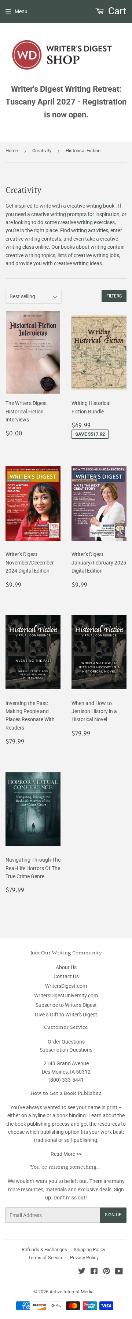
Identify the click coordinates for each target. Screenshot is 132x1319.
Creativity (41, 150)
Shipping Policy (89, 1249)
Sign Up (113, 1214)
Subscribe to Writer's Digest (66, 1005)
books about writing (83, 247)
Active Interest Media (72, 1291)
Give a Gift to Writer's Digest (66, 1014)
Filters (114, 296)
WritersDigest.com (66, 986)
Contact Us (66, 976)
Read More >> (66, 1154)
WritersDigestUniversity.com (66, 995)
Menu (21, 11)
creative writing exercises (86, 222)
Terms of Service (45, 1257)
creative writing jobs (96, 255)
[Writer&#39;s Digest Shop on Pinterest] (106, 1272)
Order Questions (66, 1042)
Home (12, 150)
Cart (116, 11)
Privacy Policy (84, 1257)
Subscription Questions (66, 1050)
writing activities (89, 230)
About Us (66, 967)
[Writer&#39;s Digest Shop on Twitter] (81, 1272)
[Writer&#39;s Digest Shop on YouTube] (119, 1272)
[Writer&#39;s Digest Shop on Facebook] (94, 1272)
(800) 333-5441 (66, 1080)
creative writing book (90, 206)
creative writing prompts (59, 214)
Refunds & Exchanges (44, 1249)
